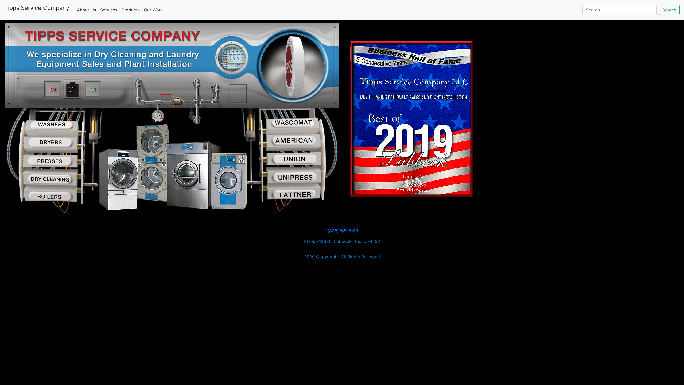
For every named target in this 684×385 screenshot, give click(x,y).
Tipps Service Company (36, 7)
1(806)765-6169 (342, 230)
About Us (87, 10)
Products (131, 10)
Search (669, 10)
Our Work (153, 10)
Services (109, 10)
